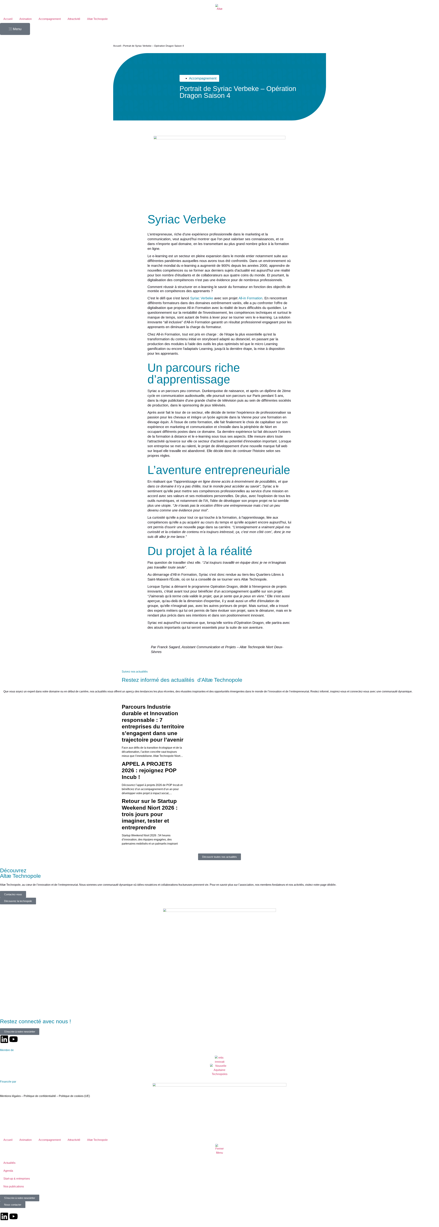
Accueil (8, 18)
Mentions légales (10, 1096)
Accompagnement (50, 18)
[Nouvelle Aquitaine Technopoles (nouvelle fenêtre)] (219, 1070)
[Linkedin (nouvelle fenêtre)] (4, 1039)
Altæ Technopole (97, 18)
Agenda (8, 1170)
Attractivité (74, 18)
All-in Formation (250, 298)
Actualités (9, 1162)
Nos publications (13, 1186)
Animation (25, 18)
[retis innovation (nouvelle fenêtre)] (219, 1060)
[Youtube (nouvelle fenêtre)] (13, 1039)
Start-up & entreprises (16, 1178)
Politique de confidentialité (40, 1096)
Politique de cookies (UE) (74, 1096)
